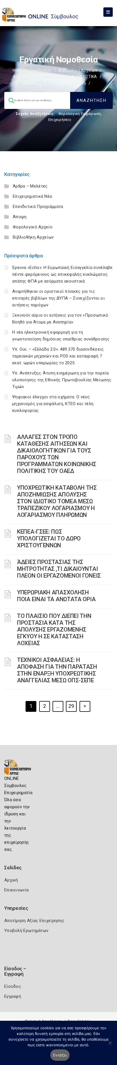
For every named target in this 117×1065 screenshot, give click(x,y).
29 (71, 706)
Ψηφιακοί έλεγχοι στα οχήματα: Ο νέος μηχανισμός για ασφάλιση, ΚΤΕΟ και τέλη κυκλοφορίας (52, 403)
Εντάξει (60, 1055)
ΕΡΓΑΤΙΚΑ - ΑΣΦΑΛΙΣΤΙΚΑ (74, 76)
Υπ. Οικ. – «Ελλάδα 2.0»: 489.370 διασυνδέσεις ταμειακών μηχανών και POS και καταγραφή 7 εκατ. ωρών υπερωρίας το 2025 (58, 356)
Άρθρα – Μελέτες (30, 186)
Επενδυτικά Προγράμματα (38, 206)
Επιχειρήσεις (60, 119)
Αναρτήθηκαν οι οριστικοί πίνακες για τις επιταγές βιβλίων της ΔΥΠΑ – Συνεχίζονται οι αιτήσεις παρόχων (58, 298)
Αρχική (11, 880)
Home (18, 70)
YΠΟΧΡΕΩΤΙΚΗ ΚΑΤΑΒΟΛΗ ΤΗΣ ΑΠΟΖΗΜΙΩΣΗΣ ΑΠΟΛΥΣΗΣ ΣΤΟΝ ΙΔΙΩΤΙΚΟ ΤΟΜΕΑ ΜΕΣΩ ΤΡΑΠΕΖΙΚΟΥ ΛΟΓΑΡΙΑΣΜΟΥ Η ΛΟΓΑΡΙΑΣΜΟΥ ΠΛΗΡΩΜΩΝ (57, 501)
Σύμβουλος (41, 70)
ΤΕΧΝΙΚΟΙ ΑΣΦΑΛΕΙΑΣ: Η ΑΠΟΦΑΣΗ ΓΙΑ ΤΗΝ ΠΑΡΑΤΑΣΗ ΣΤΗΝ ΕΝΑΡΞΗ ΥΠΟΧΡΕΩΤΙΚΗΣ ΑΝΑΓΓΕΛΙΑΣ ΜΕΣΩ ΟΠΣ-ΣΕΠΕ (57, 670)
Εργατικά (32, 83)
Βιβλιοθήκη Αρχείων (78, 70)
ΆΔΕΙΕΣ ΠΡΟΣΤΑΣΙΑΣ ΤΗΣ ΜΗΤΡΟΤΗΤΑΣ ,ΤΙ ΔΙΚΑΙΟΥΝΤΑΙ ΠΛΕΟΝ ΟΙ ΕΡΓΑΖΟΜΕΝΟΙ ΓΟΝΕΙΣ (59, 569)
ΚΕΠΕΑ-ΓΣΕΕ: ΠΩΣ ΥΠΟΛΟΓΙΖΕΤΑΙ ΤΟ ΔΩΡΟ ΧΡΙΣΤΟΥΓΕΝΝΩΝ (49, 538)
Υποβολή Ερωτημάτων (26, 930)
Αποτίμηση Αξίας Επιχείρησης (34, 920)
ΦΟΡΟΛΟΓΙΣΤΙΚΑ (28, 76)
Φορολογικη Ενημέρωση (79, 113)
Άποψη (20, 216)
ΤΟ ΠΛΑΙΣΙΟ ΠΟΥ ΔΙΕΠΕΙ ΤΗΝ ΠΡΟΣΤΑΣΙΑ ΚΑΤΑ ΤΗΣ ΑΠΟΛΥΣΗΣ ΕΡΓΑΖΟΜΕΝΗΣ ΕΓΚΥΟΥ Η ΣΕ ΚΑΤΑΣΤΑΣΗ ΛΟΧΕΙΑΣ (54, 630)
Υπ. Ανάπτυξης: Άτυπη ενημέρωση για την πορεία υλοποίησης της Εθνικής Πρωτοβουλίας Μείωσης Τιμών (61, 380)
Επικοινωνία (16, 890)
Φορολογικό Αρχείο (33, 227)
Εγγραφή (12, 996)
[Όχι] (110, 1045)
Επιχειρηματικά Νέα (32, 196)
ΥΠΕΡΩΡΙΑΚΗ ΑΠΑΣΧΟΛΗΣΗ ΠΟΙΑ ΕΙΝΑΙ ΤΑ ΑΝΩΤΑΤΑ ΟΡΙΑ (56, 596)
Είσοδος (12, 986)
